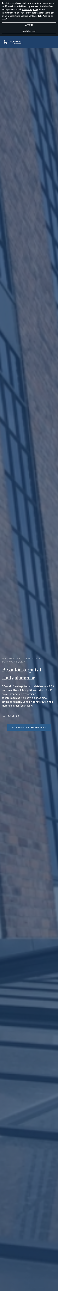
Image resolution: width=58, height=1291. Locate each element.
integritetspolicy (30, 9)
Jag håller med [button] (29, 31)
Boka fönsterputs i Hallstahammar (29, 727)
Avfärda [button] (29, 25)
